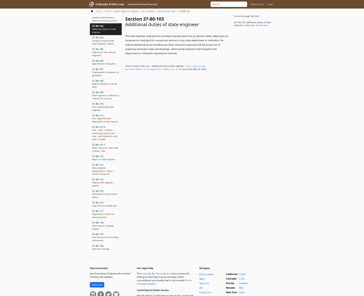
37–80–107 (105, 72)
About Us (204, 283)
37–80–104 (103, 40)
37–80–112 (103, 158)
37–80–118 (103, 225)
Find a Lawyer (206, 274)
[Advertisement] (252, 76)
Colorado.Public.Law (110, 4)
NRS (241, 287)
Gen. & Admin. (148, 11)
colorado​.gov (261, 25)
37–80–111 (105, 118)
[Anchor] (179, 53)
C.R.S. (98, 11)
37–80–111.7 (105, 147)
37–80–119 (105, 237)
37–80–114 (103, 182)
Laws (241, 292)
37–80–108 (104, 83)
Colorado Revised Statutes (142, 4)
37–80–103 (104, 29)
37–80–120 (104, 250)
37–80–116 (104, 204)
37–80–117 (103, 214)
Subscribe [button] (97, 284)
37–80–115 (105, 194)
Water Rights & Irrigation (126, 11)
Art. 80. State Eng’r (167, 11)
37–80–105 (104, 52)
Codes (242, 274)
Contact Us (205, 292)
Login (270, 4)
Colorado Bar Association (154, 273)
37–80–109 (105, 95)
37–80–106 (104, 62)
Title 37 (107, 11)
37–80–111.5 (104, 133)
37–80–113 (103, 169)
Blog (201, 278)
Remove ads (257, 4)
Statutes (243, 283)
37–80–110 (103, 106)
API (201, 287)
